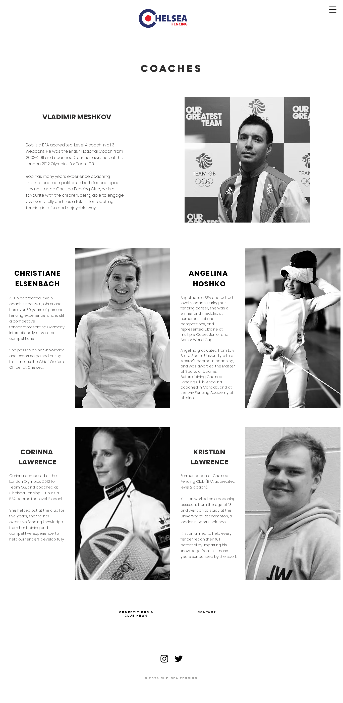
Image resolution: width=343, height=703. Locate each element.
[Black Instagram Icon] (164, 659)
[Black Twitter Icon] (179, 659)
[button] (332, 9)
